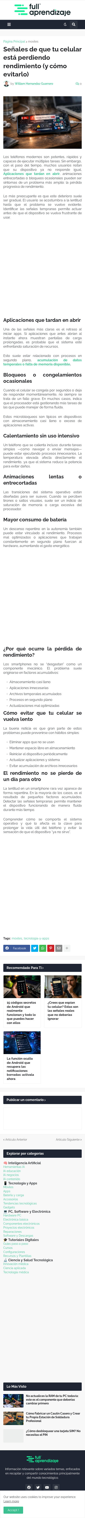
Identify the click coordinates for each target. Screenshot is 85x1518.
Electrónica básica (15, 1219)
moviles (33, 41)
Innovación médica (15, 1264)
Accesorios (10, 1199)
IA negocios (11, 1175)
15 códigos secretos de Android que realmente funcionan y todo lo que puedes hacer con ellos (21, 1013)
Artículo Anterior (16, 1139)
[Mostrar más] (66, 948)
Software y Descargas (18, 1235)
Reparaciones (12, 1231)
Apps (6, 1191)
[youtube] (47, 1487)
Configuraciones (14, 1252)
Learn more (11, 1501)
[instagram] (56, 1487)
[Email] (58, 948)
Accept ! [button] (13, 1510)
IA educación (12, 1171)
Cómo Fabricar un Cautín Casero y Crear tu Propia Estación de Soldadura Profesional (53, 1417)
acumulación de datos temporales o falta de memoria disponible (42, 362)
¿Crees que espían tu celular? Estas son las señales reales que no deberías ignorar (63, 1011)
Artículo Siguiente (68, 1139)
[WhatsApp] (42, 948)
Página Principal (14, 41)
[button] (9, 24)
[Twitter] (34, 948)
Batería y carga (13, 1195)
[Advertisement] (42, 268)
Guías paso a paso (15, 1243)
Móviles (8, 1187)
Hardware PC (12, 1215)
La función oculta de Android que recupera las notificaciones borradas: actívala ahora (20, 1069)
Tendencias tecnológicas (20, 1203)
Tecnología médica (16, 1272)
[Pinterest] (50, 948)
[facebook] (28, 1487)
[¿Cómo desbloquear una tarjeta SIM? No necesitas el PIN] (13, 1436)
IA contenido (11, 1179)
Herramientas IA (14, 1167)
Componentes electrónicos (21, 1223)
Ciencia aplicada (14, 1268)
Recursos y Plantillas (17, 1256)
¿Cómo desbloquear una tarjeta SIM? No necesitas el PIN (53, 1432)
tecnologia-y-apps (36, 938)
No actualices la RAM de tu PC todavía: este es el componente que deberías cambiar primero (52, 1399)
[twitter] (37, 1487)
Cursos (8, 1247)
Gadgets (9, 1207)
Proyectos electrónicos (18, 1227)
